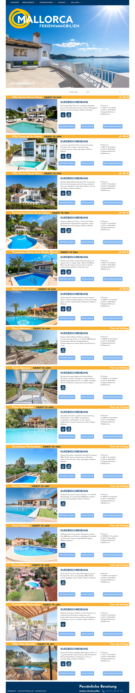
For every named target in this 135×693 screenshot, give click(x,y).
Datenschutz (40, 691)
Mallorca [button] (76, 2)
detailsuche (87, 126)
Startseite (15, 2)
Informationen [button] (47, 2)
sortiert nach (73, 92)
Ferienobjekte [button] (28, 2)
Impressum (11, 691)
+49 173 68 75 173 (114, 691)
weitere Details (67, 126)
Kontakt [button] (62, 2)
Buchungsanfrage (113, 126)
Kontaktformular (26, 691)
